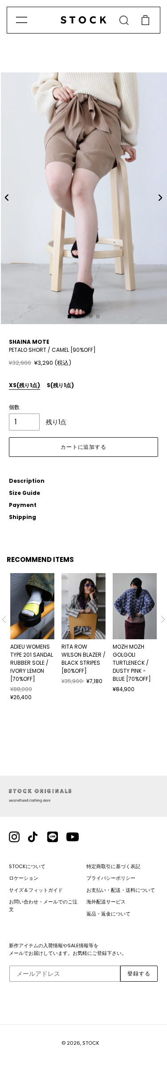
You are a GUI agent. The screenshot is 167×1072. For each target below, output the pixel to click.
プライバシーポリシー (110, 878)
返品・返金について (108, 913)
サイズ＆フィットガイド (36, 890)
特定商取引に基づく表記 (113, 866)
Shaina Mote (29, 342)
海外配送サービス (106, 901)
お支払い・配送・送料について (120, 890)
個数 (14, 407)
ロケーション (23, 878)
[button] (6, 197)
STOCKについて (27, 866)
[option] (32, 637)
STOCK (90, 1043)
